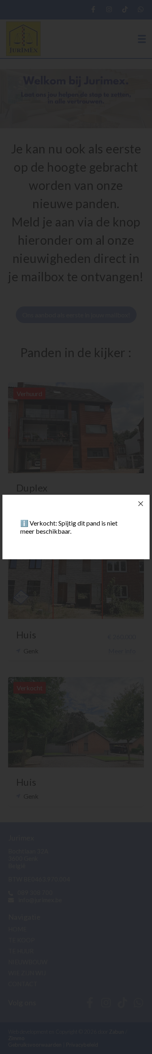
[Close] (141, 504)
